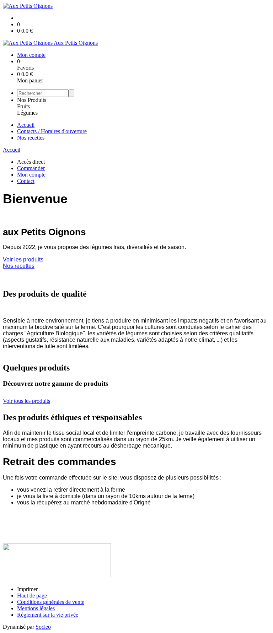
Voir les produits (23, 259)
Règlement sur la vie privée (47, 615)
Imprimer (27, 589)
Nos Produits (31, 100)
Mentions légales (36, 608)
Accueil (25, 125)
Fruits (23, 106)
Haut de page (32, 596)
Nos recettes (30, 138)
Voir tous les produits (26, 401)
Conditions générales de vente (50, 602)
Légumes (27, 113)
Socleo (43, 627)
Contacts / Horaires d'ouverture (52, 131)
